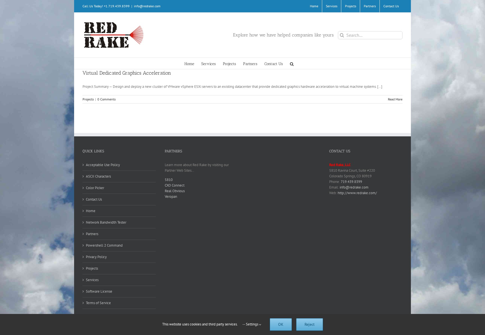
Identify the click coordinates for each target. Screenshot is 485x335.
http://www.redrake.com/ (357, 193)
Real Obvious (175, 191)
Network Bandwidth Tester (106, 222)
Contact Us (94, 199)
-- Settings (250, 324)
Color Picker (95, 187)
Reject (310, 324)
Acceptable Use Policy (103, 164)
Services (92, 279)
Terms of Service (98, 302)
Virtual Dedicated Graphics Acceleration (127, 73)
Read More (395, 99)
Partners (92, 233)
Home (90, 210)
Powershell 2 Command (104, 245)
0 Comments (106, 99)
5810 (169, 179)
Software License (99, 291)
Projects (88, 99)
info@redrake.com (147, 6)
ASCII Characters (98, 176)
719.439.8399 (351, 181)
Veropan (171, 196)
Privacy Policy (96, 256)
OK (280, 324)
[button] (292, 63)
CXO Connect (174, 185)
